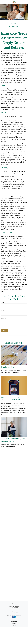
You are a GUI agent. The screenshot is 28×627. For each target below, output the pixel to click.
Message (3, 318)
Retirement (14, 623)
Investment (14, 625)
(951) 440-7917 (15, 606)
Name (2, 302)
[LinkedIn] (15, 617)
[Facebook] (13, 617)
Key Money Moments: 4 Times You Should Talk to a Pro (12, 398)
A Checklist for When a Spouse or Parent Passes (13, 439)
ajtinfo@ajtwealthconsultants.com (14, 615)
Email (2, 310)
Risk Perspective (7, 367)
